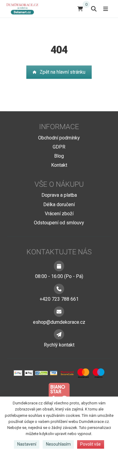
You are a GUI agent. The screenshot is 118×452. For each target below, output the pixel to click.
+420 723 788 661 (59, 299)
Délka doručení (59, 204)
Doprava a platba (59, 195)
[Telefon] (59, 289)
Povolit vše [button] (90, 444)
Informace (59, 126)
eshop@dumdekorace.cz (59, 322)
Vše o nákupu (59, 184)
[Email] (59, 311)
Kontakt (59, 165)
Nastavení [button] (26, 444)
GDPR (59, 147)
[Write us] (59, 334)
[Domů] (23, 9)
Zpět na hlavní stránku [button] (62, 72)
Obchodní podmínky (59, 138)
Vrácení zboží (59, 213)
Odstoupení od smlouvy (59, 223)
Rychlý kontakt (59, 345)
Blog (59, 156)
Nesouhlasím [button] (58, 444)
